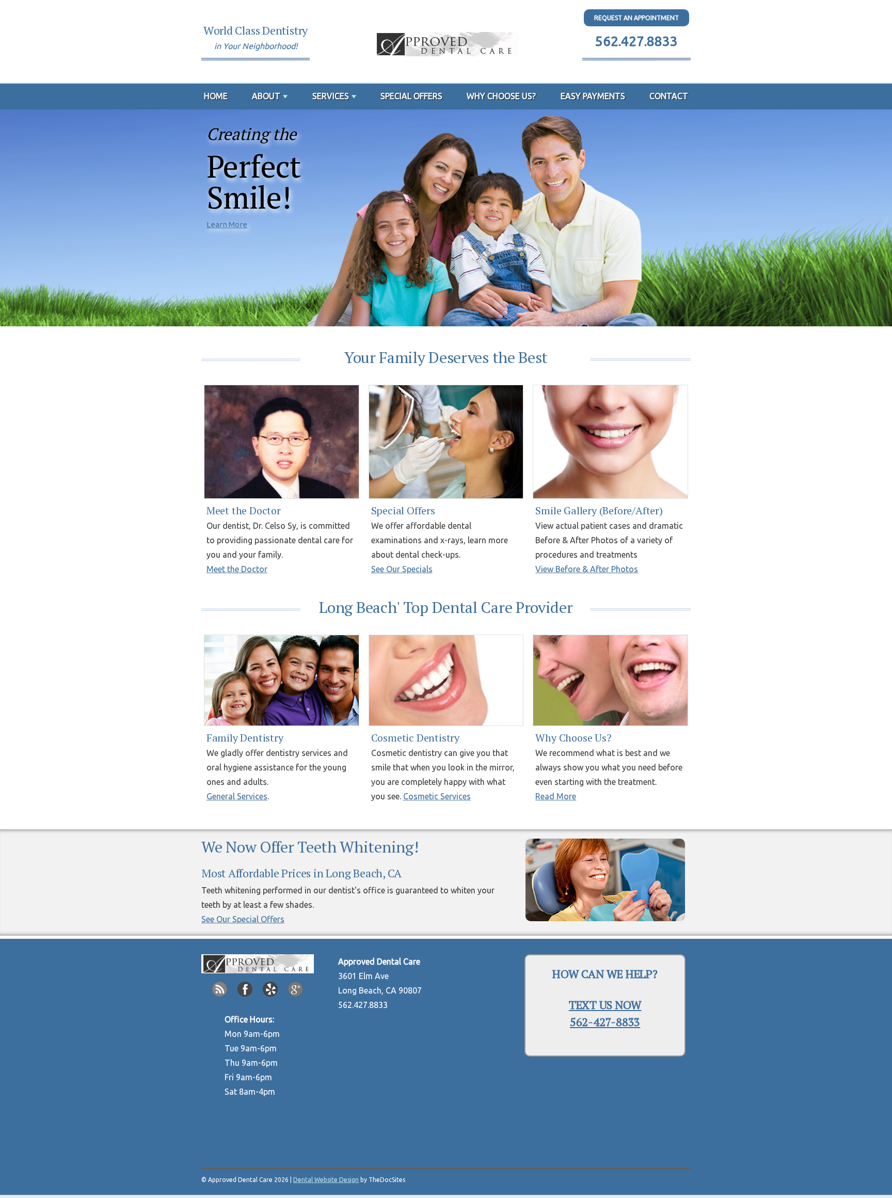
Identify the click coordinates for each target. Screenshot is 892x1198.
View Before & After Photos (586, 569)
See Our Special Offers (242, 919)
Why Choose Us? (501, 96)
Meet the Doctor (236, 569)
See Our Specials (402, 569)
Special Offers (411, 96)
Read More (555, 796)
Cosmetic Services (437, 796)
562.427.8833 (636, 41)
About (266, 96)
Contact (668, 96)
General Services (236, 796)
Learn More (226, 224)
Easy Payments (593, 96)
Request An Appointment (636, 17)
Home (216, 96)
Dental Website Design (326, 1179)
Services (330, 96)
